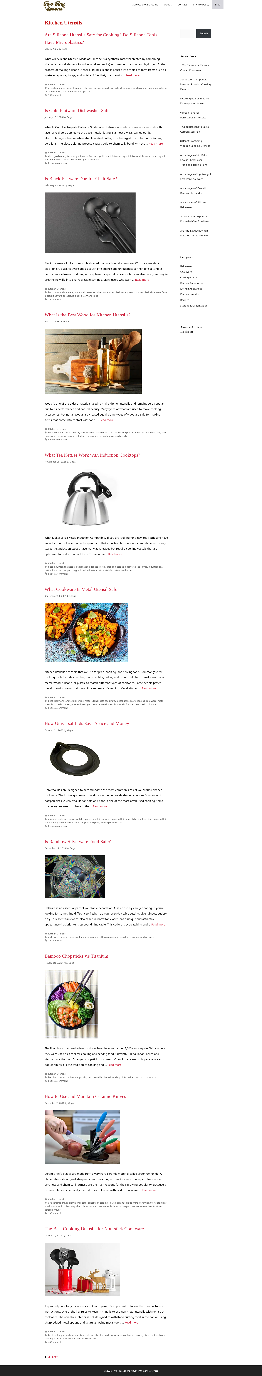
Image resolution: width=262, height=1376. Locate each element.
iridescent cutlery (57, 936)
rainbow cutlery (97, 936)
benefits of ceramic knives (102, 1202)
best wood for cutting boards (63, 432)
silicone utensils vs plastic (76, 91)
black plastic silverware (60, 292)
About (167, 4)
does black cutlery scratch (123, 292)
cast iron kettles (115, 566)
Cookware (186, 272)
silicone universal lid (113, 818)
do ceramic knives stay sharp (66, 1206)
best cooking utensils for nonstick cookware (71, 1334)
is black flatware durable (58, 295)
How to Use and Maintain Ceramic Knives (85, 1096)
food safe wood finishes (147, 432)
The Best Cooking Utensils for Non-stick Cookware (94, 1228)
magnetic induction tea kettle (88, 570)
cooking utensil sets (145, 1334)
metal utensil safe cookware (100, 700)
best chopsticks (78, 1077)
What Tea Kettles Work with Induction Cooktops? (92, 455)
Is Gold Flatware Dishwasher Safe (77, 110)
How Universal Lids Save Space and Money (87, 723)
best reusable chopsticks (101, 1077)
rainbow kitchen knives (119, 936)
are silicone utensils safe (102, 87)
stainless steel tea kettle (118, 570)
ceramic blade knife (127, 1202)
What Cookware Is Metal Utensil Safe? (82, 589)
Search (184, 26)
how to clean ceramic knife (97, 1206)
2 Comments (55, 940)
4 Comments (55, 1341)
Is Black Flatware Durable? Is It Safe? (81, 178)
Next (57, 1356)
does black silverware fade (152, 292)
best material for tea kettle (90, 566)
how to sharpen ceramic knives (130, 1206)
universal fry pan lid (55, 822)
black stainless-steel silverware (91, 292)
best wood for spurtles (122, 432)
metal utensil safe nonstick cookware (136, 700)
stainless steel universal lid (151, 818)
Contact (182, 4)
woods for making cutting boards (109, 435)
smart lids (130, 818)
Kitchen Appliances (191, 288)
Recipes (184, 300)
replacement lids (92, 818)
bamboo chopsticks (58, 1077)
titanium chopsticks (145, 1077)
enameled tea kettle (136, 566)
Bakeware (186, 266)
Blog (217, 4)
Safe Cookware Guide (145, 4)
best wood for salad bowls (95, 432)
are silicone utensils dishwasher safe (67, 87)
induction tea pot (61, 570)
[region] (222, 1352)
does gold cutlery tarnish (61, 156)
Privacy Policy (201, 4)
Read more (132, 75)
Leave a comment (58, 163)
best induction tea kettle (61, 566)
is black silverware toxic (85, 295)
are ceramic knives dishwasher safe (67, 1202)
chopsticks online (124, 1077)
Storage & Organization (194, 305)
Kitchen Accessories (191, 283)
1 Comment (54, 94)
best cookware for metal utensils (66, 700)
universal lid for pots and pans (83, 822)
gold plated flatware (87, 156)
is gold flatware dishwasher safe (139, 156)
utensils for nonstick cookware (79, 1338)
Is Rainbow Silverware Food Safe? (78, 841)
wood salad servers (79, 435)
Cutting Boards (189, 277)
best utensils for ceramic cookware (115, 1334)
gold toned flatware (110, 156)
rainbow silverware (143, 936)
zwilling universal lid (111, 822)
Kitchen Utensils (57, 84)
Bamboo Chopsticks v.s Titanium (76, 956)
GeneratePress (150, 1370)
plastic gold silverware (87, 159)
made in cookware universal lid (65, 818)
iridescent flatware (78, 936)
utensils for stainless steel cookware (136, 704)
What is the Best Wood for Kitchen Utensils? (88, 314)
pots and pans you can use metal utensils (93, 704)
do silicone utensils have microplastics (136, 87)
